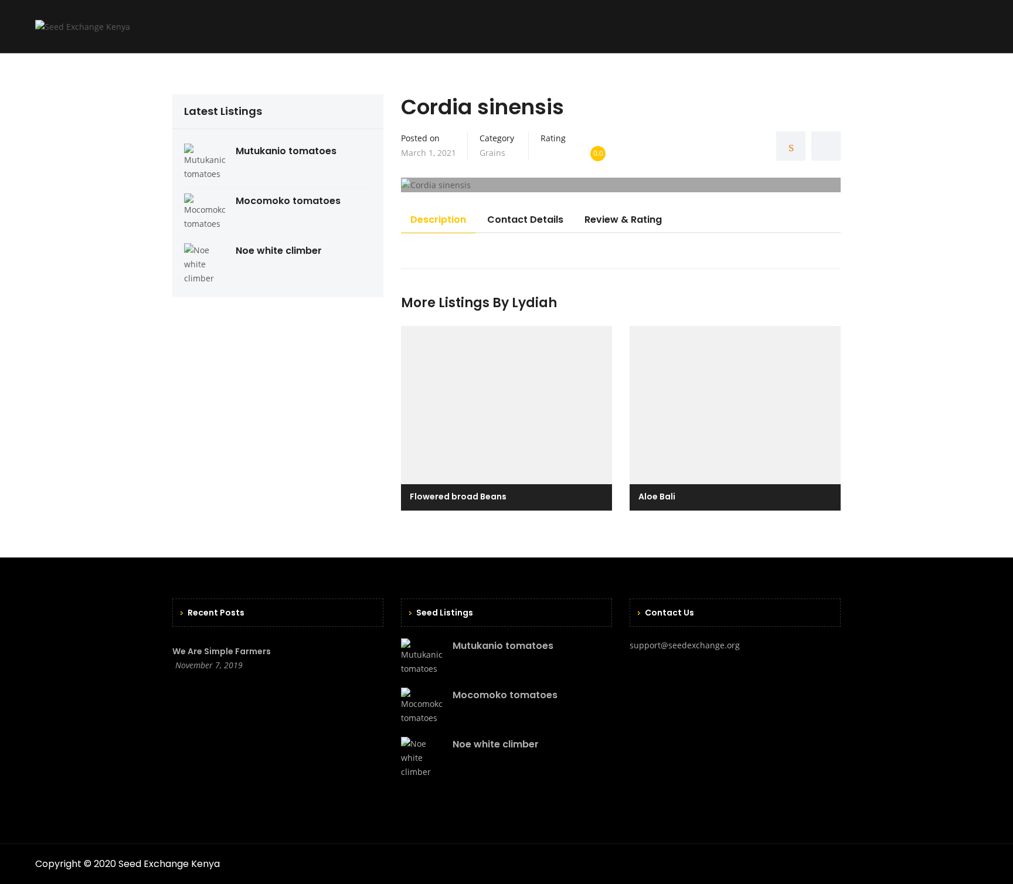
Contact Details (525, 219)
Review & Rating (623, 219)
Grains (492, 152)
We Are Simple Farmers (221, 651)
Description (438, 219)
